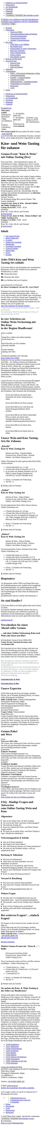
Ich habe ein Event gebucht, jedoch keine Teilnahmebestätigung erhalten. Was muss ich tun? (19, 867)
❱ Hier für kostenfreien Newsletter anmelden (17, 1088)
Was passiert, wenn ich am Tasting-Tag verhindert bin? (20, 903)
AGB (8, 1108)
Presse (8, 1104)
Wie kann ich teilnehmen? (12, 859)
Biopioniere (10, 244)
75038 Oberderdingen (14, 1049)
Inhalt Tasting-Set (12, 238)
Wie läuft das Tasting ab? (12, 825)
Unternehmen (11, 71)
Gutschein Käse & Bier (10, 684)
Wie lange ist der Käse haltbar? (14, 844)
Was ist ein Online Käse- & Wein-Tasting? (18, 821)
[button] (21, 469)
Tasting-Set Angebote (13, 242)
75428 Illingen (11, 1055)
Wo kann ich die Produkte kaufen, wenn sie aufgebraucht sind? (18, 849)
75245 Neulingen (12, 1051)
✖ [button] (11, 134)
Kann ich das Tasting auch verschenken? (18, 906)
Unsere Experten (12, 248)
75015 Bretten (11, 1053)
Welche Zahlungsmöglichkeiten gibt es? (17, 889)
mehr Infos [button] (6, 134)
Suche (9, 108)
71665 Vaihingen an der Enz (16, 1061)
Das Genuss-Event (12, 236)
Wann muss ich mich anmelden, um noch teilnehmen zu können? (17, 863)
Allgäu (13, 24)
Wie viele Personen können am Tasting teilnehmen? (22, 846)
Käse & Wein (17, 1067)
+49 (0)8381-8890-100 (15, 1081)
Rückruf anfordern (8, 942)
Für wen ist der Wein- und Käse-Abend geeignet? (21, 823)
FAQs (8, 253)
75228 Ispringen (12, 1063)
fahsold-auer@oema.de (9, 938)
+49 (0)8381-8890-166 (9, 936)
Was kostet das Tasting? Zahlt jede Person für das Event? (20, 886)
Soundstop (10, 15)
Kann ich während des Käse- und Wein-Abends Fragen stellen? (19, 828)
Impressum (10, 1112)
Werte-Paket (10, 251)
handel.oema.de (6, 620)
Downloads (10, 1106)
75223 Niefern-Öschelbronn (16, 1057)
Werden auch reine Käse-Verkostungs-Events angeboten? (18, 909)
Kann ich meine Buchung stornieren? (16, 874)
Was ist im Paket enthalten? (13, 842)
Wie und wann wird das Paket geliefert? (17, 883)
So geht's (9, 240)
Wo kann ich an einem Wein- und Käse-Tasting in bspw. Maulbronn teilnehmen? (20, 832)
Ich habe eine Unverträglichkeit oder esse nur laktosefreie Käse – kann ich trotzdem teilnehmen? (19, 899)
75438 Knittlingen (12, 1044)
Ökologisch (10, 30)
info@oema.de (12, 1086)
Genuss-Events (11, 61)
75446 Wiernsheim (12, 1059)
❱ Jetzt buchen (6, 214)
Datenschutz (10, 1110)
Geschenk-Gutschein (13, 246)
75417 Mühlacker (12, 1047)
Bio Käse (9, 42)
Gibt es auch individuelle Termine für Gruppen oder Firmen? (21, 871)
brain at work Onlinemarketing (12, 1123)
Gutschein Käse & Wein (10, 679)
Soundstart (19, 15)
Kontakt (4, 108)
